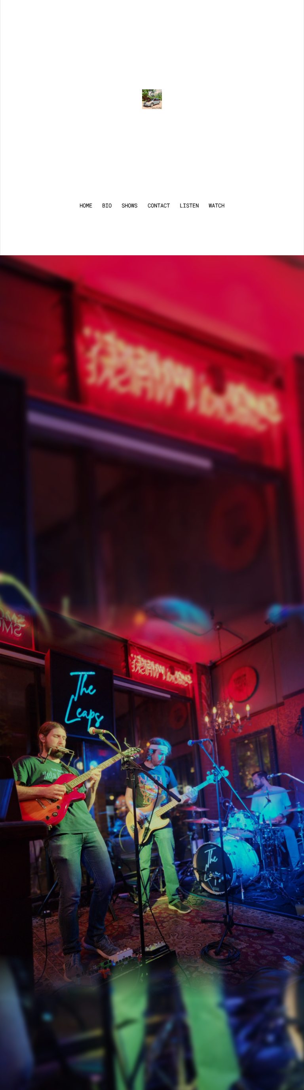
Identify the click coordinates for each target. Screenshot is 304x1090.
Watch (216, 205)
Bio (107, 205)
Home (86, 205)
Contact (159, 205)
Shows (129, 205)
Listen (189, 205)
